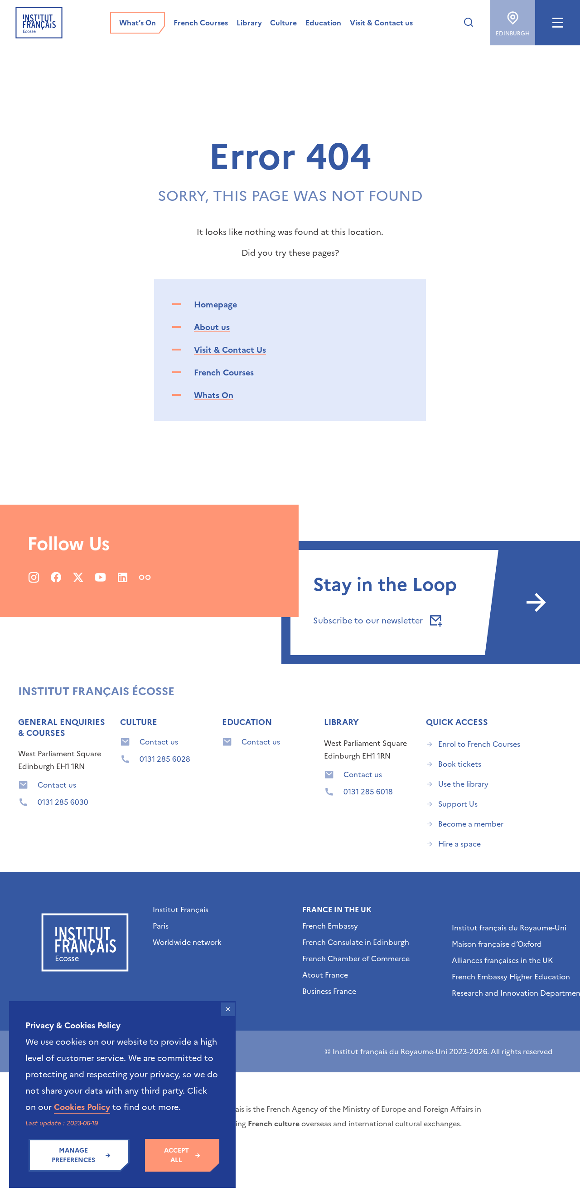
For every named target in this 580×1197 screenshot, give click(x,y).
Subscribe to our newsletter (369, 620)
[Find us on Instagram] (33, 577)
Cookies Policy (82, 1107)
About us (212, 327)
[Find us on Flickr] (144, 577)
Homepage (215, 304)
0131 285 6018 (368, 791)
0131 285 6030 (63, 802)
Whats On (213, 395)
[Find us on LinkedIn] (122, 577)
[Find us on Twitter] (78, 577)
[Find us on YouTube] (100, 577)
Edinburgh (513, 33)
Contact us (57, 784)
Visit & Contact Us (230, 350)
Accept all (176, 1155)
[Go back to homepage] (39, 22)
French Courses (224, 372)
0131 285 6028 (165, 759)
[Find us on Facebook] (56, 577)
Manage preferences (73, 1155)
